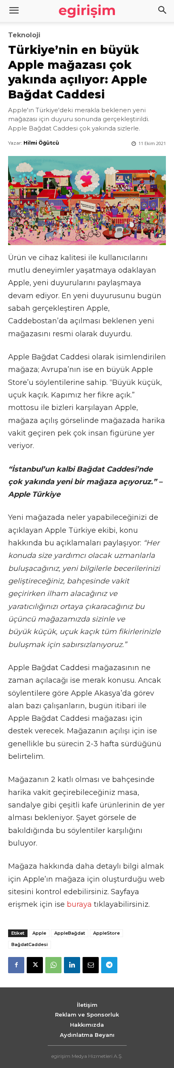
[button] (162, 11)
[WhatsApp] (53, 965)
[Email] (91, 965)
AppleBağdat (69, 933)
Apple (39, 933)
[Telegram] (109, 965)
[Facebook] (16, 965)
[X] (35, 965)
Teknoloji (24, 35)
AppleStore (106, 933)
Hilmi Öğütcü (41, 143)
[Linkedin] (72, 965)
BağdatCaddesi (29, 944)
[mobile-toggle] (14, 11)
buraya (79, 904)
